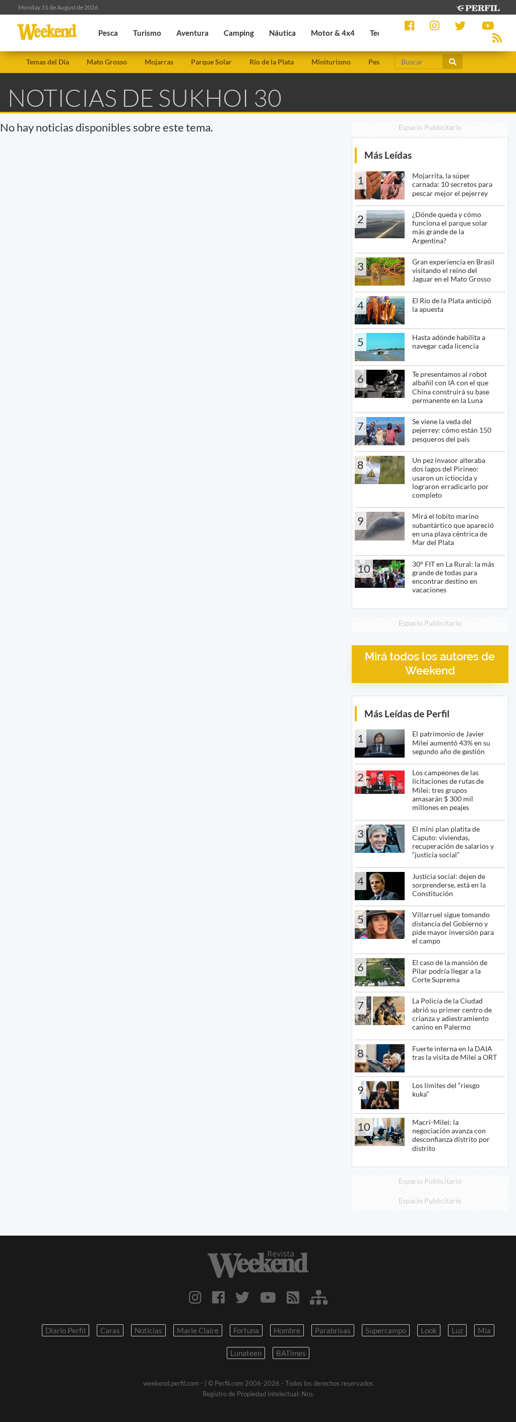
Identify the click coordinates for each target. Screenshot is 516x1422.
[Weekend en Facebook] (218, 1297)
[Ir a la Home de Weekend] (258, 1264)
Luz (457, 1330)
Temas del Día (47, 61)
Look (429, 1330)
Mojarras (159, 61)
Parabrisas (333, 1330)
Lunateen (246, 1353)
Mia (484, 1330)
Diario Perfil (65, 1330)
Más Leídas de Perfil (406, 713)
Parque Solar (211, 61)
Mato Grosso (107, 61)
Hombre (287, 1330)
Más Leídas (388, 155)
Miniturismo (331, 61)
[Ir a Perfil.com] (477, 7)
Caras (110, 1330)
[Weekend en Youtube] (268, 1297)
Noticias (148, 1330)
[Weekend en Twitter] (242, 1297)
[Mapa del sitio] (319, 1297)
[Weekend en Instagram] (195, 1297)
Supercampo (385, 1330)
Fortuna (246, 1330)
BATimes (291, 1353)
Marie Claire (198, 1330)
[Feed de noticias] (293, 1297)
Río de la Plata (271, 61)
